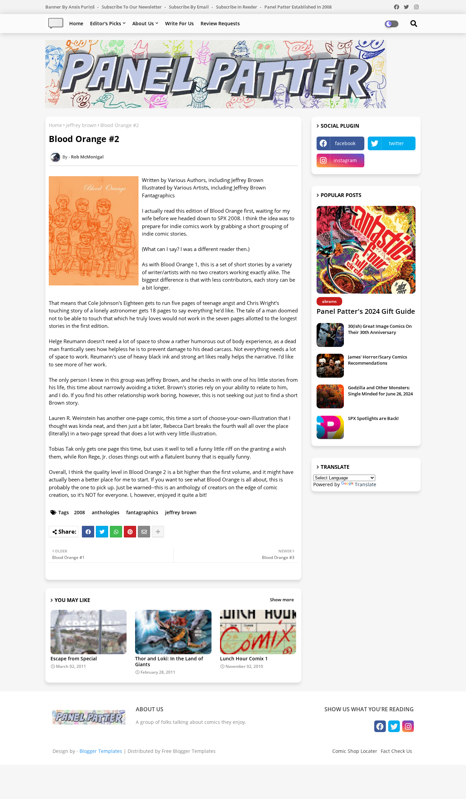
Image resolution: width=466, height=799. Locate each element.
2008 (79, 512)
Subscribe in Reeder (237, 7)
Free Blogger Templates (189, 751)
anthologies (105, 512)
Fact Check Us (396, 751)
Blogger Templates (100, 751)
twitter (396, 143)
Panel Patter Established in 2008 (298, 7)
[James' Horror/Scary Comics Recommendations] (330, 366)
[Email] (144, 531)
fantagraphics (142, 512)
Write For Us (179, 23)
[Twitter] (102, 531)
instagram (345, 160)
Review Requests (220, 23)
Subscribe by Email (189, 7)
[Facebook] (88, 531)
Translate (365, 484)
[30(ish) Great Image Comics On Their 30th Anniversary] (330, 335)
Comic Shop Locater (354, 751)
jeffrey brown (81, 125)
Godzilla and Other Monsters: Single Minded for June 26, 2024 (380, 390)
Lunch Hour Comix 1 (244, 658)
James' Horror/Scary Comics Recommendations (377, 360)
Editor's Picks (105, 23)
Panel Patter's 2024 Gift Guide (366, 311)
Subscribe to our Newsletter (132, 7)
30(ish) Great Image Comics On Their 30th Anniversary (380, 329)
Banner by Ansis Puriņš (70, 7)
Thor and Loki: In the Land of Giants (169, 661)
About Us (143, 23)
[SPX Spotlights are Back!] (330, 427)
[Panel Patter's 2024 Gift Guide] (366, 250)
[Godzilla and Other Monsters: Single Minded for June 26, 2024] (330, 396)
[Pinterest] (130, 531)
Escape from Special (73, 658)
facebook (345, 143)
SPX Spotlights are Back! (373, 418)
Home (76, 23)
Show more (282, 600)
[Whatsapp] (116, 531)
